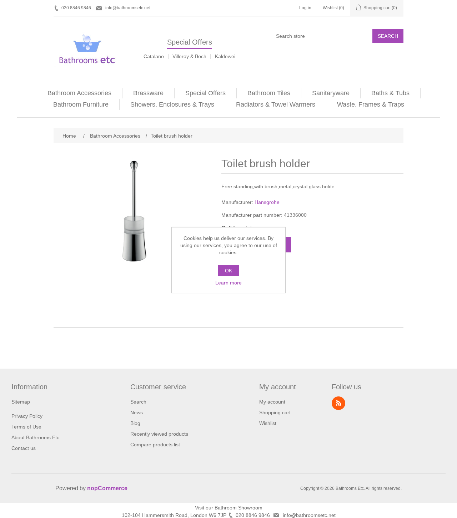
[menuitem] (79, 93)
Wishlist (267, 423)
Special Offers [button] (205, 93)
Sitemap (20, 402)
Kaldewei (225, 56)
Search (388, 36)
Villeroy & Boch (189, 56)
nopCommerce (107, 488)
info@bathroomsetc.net (127, 7)
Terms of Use (26, 427)
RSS (338, 403)
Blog (135, 423)
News (136, 412)
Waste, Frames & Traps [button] (370, 104)
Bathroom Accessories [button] (79, 93)
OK (228, 270)
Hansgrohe (267, 202)
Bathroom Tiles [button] (268, 93)
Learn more (228, 283)
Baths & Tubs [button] (390, 93)
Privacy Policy (26, 416)
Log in (305, 7)
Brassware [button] (148, 93)
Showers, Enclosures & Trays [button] (172, 104)
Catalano (154, 56)
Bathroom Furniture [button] (81, 104)
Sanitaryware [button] (331, 93)
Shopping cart (275, 412)
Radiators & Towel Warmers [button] (275, 104)
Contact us (23, 448)
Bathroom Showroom (238, 508)
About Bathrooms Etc (35, 437)
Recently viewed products (159, 434)
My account (272, 402)
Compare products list (155, 444)
